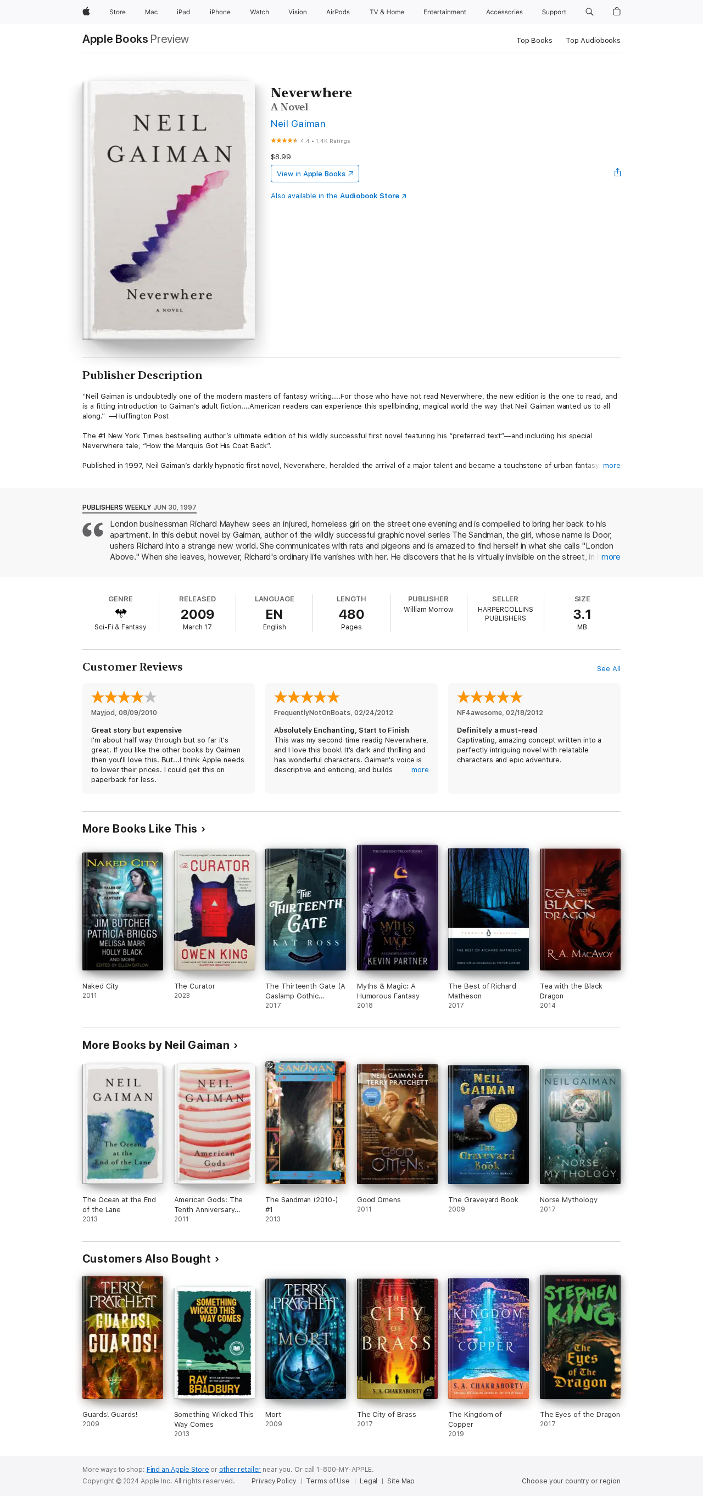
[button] (589, 12)
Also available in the (335, 196)
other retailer (240, 1469)
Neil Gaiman (298, 123)
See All (609, 669)
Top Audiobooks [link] (593, 40)
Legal (368, 1481)
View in (311, 174)
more (612, 465)
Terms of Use (328, 1481)
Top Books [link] (534, 40)
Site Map (401, 1481)
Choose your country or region (571, 1481)
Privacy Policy (274, 1481)
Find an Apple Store (178, 1469)
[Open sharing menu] (618, 173)
